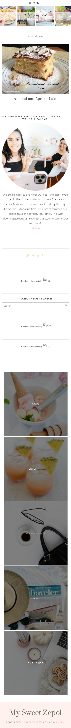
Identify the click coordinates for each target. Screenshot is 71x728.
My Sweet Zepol (35, 712)
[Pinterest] (43, 255)
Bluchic (60, 722)
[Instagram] (38, 255)
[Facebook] (33, 255)
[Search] (66, 306)
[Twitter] (28, 255)
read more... (36, 228)
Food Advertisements (30, 281)
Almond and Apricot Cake (35, 98)
